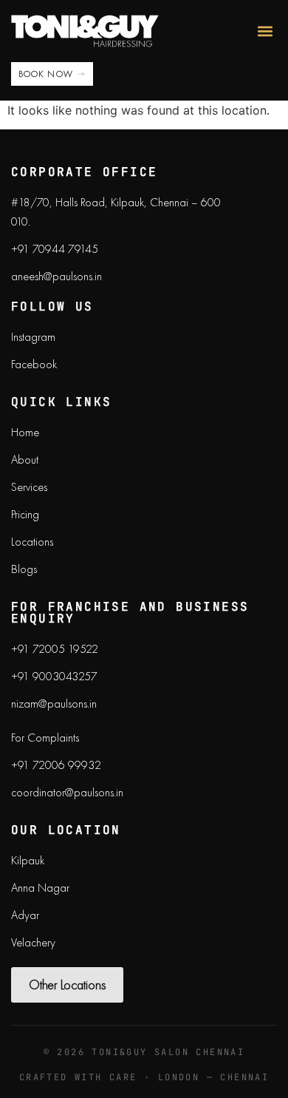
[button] (265, 30)
